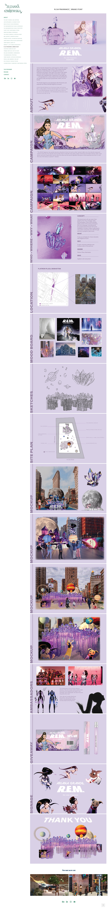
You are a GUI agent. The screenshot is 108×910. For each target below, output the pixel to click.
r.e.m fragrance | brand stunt (11, 46)
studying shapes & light (10, 48)
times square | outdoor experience (12, 57)
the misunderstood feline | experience (13, 26)
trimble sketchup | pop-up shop (11, 50)
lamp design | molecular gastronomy (13, 40)
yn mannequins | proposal (10, 55)
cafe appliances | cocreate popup (12, 22)
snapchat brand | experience (11, 32)
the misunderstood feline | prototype (13, 28)
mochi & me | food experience (11, 24)
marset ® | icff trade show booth (12, 44)
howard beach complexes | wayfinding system (15, 63)
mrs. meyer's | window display (11, 36)
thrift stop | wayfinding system (11, 30)
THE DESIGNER (8, 69)
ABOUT (6, 17)
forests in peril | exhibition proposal (13, 38)
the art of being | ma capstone (11, 20)
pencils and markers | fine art (11, 59)
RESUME (6, 72)
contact (6, 74)
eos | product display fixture (11, 61)
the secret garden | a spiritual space (13, 34)
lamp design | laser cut (9, 42)
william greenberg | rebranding (12, 53)
